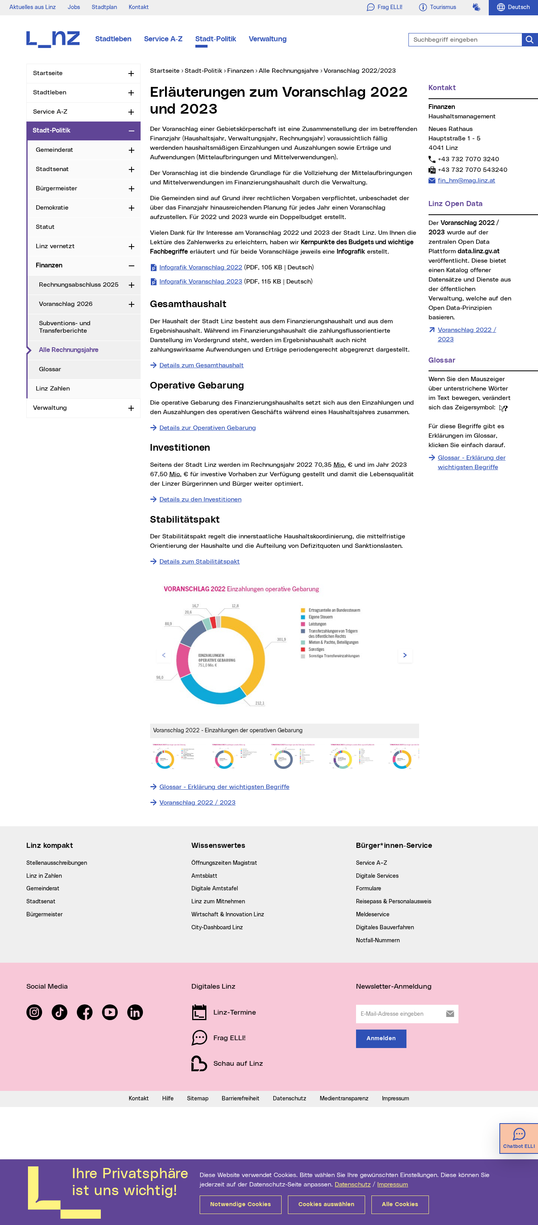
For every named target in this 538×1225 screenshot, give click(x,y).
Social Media (47, 986)
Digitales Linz (213, 986)
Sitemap (197, 1099)
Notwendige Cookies (240, 1204)
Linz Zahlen (53, 388)
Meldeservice (373, 914)
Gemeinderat (54, 150)
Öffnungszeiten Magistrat (224, 863)
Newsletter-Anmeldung (394, 986)
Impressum (392, 1184)
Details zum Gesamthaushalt (202, 365)
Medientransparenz (344, 1099)
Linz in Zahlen (44, 876)
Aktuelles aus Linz (32, 7)
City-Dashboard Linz (217, 927)
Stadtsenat (52, 169)
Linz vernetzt (55, 246)
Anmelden (381, 1038)
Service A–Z (371, 863)
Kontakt (139, 7)
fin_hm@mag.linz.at (466, 180)
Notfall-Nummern (378, 940)
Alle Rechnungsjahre (90, 349)
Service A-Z (163, 39)
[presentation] (164, 655)
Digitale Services (377, 876)
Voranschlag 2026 (66, 304)
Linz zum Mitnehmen (218, 901)
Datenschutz (353, 1184)
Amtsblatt (204, 876)
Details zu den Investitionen (200, 499)
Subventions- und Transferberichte (65, 327)
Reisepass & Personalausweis (393, 901)
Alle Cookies (400, 1204)
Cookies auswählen (326, 1204)
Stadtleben (113, 39)
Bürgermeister (56, 188)
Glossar (50, 369)
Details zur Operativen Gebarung (208, 428)
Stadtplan (104, 7)
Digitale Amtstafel (214, 889)
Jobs (74, 7)
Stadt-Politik (215, 39)
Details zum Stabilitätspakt (200, 561)
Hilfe (168, 1099)
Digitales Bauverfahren (385, 927)
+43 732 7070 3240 (468, 159)
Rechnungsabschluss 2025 (79, 285)
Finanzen (49, 265)
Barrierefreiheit (241, 1099)
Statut (45, 227)
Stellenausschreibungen (56, 863)
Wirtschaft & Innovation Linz (227, 914)
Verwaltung (268, 39)
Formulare (368, 889)
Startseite (48, 73)
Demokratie (52, 207)
